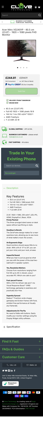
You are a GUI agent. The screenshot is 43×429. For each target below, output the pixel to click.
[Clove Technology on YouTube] (6, 371)
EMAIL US (33, 365)
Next (41, 22)
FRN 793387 (30, 408)
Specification (13, 326)
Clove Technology (10, 401)
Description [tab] (12, 188)
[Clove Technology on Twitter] (3, 371)
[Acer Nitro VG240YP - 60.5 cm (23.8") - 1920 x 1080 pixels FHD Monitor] (21, 50)
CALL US (13, 365)
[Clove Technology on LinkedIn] (12, 371)
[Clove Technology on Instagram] (9, 371)
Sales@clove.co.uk (16, 137)
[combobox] (19, 15)
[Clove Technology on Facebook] (14, 371)
